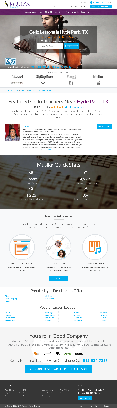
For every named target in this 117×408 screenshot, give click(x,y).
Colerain (103, 320)
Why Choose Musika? (12, 393)
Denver (48, 320)
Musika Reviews (74, 107)
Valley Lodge (10, 318)
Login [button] (110, 2)
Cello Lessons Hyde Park (44, 90)
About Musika (9, 390)
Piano (7, 296)
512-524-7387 (63, 66)
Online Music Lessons (30, 396)
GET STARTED (71, 46)
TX (17, 90)
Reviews (62, 393)
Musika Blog (46, 396)
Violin (7, 304)
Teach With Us (65, 390)
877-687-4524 (98, 2)
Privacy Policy (93, 406)
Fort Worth (49, 318)
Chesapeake (77, 320)
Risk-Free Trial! (84, 12)
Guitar (7, 301)
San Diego (49, 313)
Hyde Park (23, 90)
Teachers (84, 7)
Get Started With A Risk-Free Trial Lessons (58, 369)
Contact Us (83, 2)
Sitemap (106, 406)
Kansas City (77, 318)
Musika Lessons (10, 90)
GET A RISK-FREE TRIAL (100, 7)
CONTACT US (43, 67)
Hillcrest (8, 315)
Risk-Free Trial (73, 7)
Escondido (104, 315)
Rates (63, 7)
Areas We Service (48, 390)
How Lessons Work (51, 7)
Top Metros (8, 396)
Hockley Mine (10, 320)
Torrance (103, 313)
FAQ (33, 67)
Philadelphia (50, 315)
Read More (49, 150)
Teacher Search (47, 393)
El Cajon (103, 318)
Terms (80, 406)
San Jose (76, 313)
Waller (7, 313)
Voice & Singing (11, 299)
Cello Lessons (31, 90)
